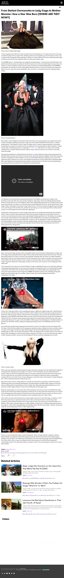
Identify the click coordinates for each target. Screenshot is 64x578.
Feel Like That (53, 514)
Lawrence (34, 514)
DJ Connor (29, 475)
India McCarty (30, 492)
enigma (44, 453)
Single (33, 495)
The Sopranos (33, 148)
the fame (38, 453)
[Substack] (12, 573)
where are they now (11, 453)
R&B (34, 478)
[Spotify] (9, 573)
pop (3, 453)
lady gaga (22, 453)
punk (28, 495)
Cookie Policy (25, 569)
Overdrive (46, 478)
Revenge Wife (45, 495)
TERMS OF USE (23, 568)
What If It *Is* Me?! (55, 495)
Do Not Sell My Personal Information (34, 569)
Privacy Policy (18, 569)
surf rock (38, 495)
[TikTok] (5, 573)
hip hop (29, 478)
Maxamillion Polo (11, 449)
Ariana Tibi (29, 511)
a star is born (30, 453)
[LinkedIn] (14, 573)
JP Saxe (40, 514)
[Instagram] (2, 573)
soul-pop (46, 514)
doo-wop (53, 478)
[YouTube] (7, 573)
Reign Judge (39, 478)
